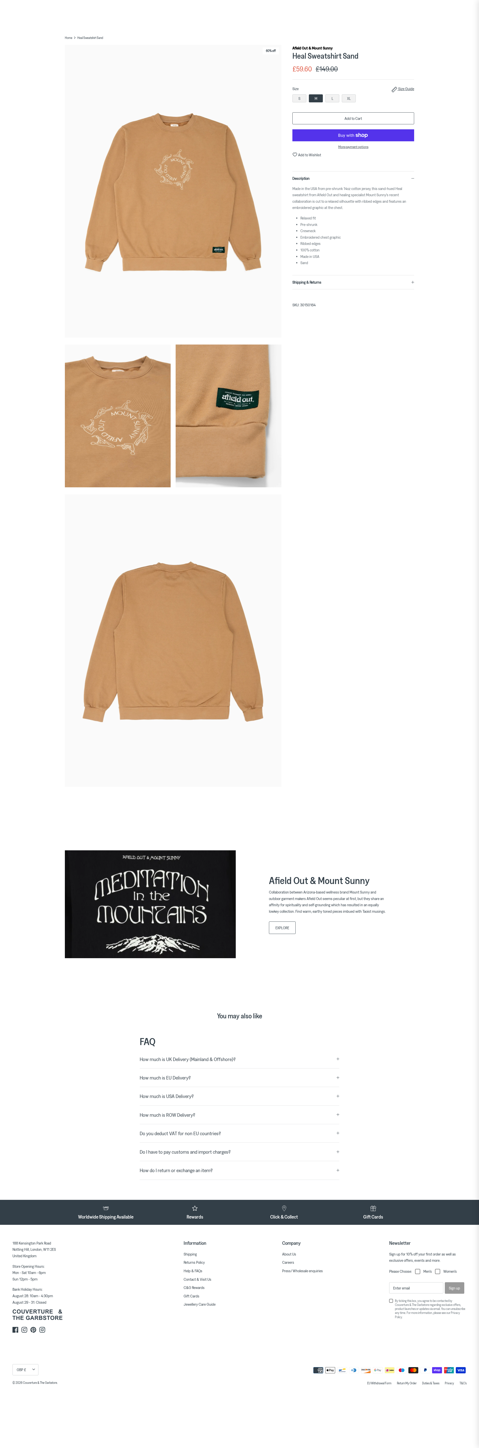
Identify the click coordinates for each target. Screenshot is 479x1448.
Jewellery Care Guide (200, 1304)
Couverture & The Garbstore (40, 1382)
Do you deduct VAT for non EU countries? (180, 1133)
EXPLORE (282, 927)
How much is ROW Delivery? (167, 1115)
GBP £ (21, 1369)
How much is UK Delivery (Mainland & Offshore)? (188, 1059)
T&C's (463, 1383)
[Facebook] (15, 1330)
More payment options (353, 147)
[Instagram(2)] (42, 1330)
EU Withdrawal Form (379, 1383)
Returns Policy (194, 1262)
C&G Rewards (194, 1287)
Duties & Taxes (430, 1383)
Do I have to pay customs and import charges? (185, 1152)
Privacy (449, 1383)
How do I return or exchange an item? (176, 1170)
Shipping (190, 1254)
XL (349, 98)
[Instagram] (24, 1330)
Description (301, 178)
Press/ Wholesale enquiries (302, 1270)
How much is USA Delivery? (167, 1096)
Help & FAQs (193, 1270)
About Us (289, 1254)
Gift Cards (191, 1296)
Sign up (454, 1288)
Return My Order (407, 1383)
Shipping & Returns (306, 282)
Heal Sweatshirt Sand (90, 37)
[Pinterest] (33, 1330)
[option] (173, 192)
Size (353, 88)
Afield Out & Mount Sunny (312, 48)
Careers (288, 1262)
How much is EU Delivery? (165, 1078)
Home (68, 37)
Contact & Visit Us (197, 1279)
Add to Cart (353, 118)
